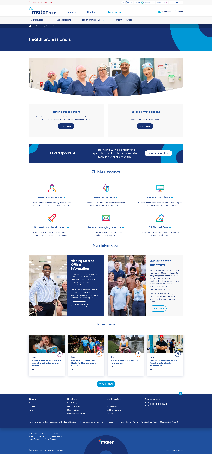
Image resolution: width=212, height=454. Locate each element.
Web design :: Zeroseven (174, 450)
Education (147, 2)
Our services (37, 20)
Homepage (123, 2)
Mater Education (56, 436)
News (31, 410)
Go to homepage (42, 10)
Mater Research (35, 439)
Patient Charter (132, 422)
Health (137, 2)
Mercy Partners (35, 422)
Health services (114, 12)
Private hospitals (73, 403)
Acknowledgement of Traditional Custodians (61, 422)
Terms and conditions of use (93, 422)
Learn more (66, 126)
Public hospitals (73, 406)
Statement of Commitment (171, 422)
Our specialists (63, 20)
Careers (32, 406)
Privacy (110, 422)
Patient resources (123, 20)
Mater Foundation (51, 439)
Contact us (166, 12)
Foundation (174, 2)
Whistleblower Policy (149, 422)
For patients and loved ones (78, 414)
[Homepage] (30, 26)
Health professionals (91, 20)
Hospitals (91, 12)
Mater (129, 2)
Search (180, 12)
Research (161, 2)
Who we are (33, 403)
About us (71, 12)
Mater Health (42, 436)
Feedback (119, 422)
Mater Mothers (73, 410)
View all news (106, 384)
